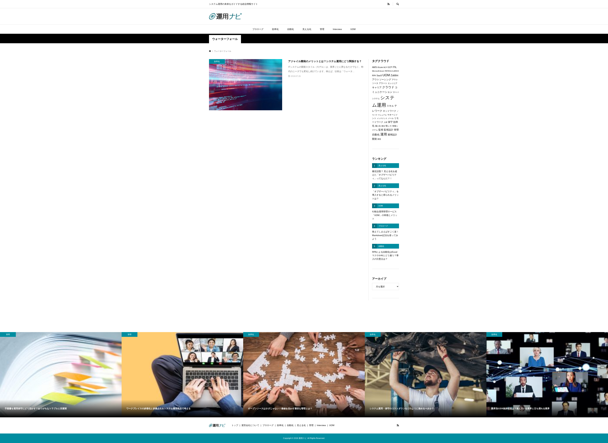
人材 (385, 122)
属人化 (378, 126)
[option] (61, 374)
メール (391, 118)
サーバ (396, 92)
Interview (337, 29)
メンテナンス (382, 118)
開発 (374, 139)
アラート (383, 83)
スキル (390, 106)
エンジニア (392, 83)
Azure (380, 67)
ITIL (395, 67)
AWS (374, 67)
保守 (390, 122)
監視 (380, 129)
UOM (353, 29)
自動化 (290, 29)
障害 (379, 139)
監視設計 (388, 129)
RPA (374, 75)
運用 (383, 134)
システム (376, 98)
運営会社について (250, 425)
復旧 (383, 126)
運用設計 (392, 134)
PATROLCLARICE (392, 71)
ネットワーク (389, 111)
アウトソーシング (381, 79)
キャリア (377, 87)
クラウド (388, 87)
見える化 (306, 29)
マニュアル (382, 115)
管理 (322, 29)
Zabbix (394, 75)
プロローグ (257, 29)
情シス (389, 126)
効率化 (275, 29)
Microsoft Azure (378, 71)
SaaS (379, 75)
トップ (234, 425)
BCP (385, 67)
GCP (390, 67)
